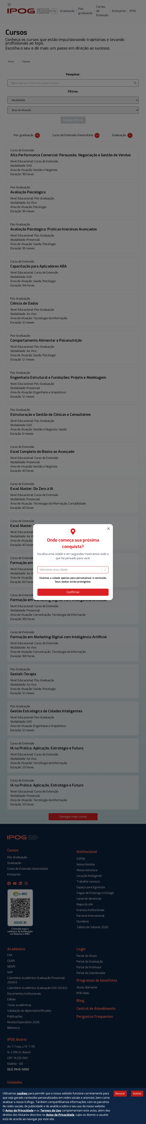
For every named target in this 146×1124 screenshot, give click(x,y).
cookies (22, 1093)
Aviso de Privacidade (19, 1110)
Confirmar (73, 592)
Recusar (120, 1093)
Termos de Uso (50, 1110)
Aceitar (137, 1093)
